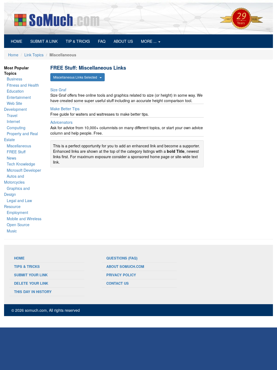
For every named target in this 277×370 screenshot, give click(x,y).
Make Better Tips (65, 108)
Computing (16, 127)
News (11, 158)
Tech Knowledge (21, 164)
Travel (12, 115)
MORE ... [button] (149, 41)
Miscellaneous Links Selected (76, 77)
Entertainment (19, 97)
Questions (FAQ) (121, 258)
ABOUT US (123, 41)
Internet (13, 121)
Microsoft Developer (24, 170)
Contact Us (117, 283)
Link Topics (34, 54)
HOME (18, 41)
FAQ (101, 41)
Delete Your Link (31, 283)
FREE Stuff (16, 151)
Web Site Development (15, 106)
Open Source (18, 224)
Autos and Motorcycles (14, 179)
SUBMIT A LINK (44, 41)
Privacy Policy (121, 274)
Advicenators (61, 122)
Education (15, 91)
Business (14, 79)
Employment (17, 212)
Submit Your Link (31, 274)
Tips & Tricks (27, 266)
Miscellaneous (19, 145)
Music (12, 230)
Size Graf (58, 89)
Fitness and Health (23, 85)
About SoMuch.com (125, 266)
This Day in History (33, 291)
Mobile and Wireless (24, 218)
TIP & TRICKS (78, 41)
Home (13, 54)
